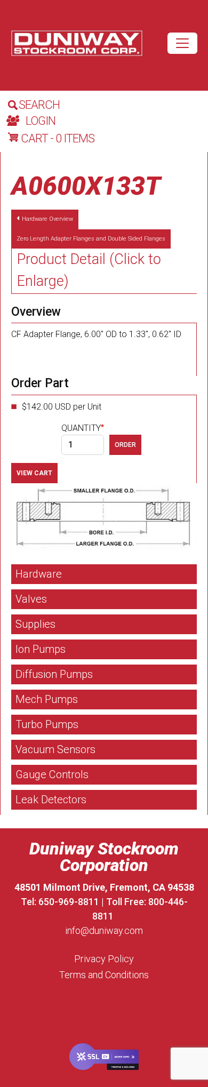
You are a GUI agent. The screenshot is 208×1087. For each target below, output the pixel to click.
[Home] (77, 43)
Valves (31, 599)
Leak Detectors (50, 799)
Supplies (35, 624)
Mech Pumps (46, 699)
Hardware (38, 574)
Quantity (81, 428)
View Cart (34, 473)
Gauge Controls (52, 774)
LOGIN (40, 120)
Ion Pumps (40, 649)
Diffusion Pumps (54, 674)
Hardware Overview (47, 218)
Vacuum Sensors (55, 749)
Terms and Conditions (104, 974)
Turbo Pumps (46, 724)
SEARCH (39, 104)
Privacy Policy (104, 958)
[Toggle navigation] (182, 43)
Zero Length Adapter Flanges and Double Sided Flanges (91, 238)
